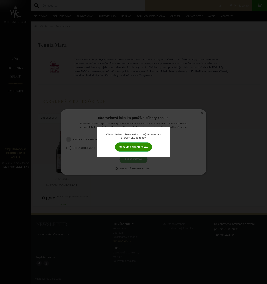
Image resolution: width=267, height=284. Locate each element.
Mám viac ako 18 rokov (133, 147)
